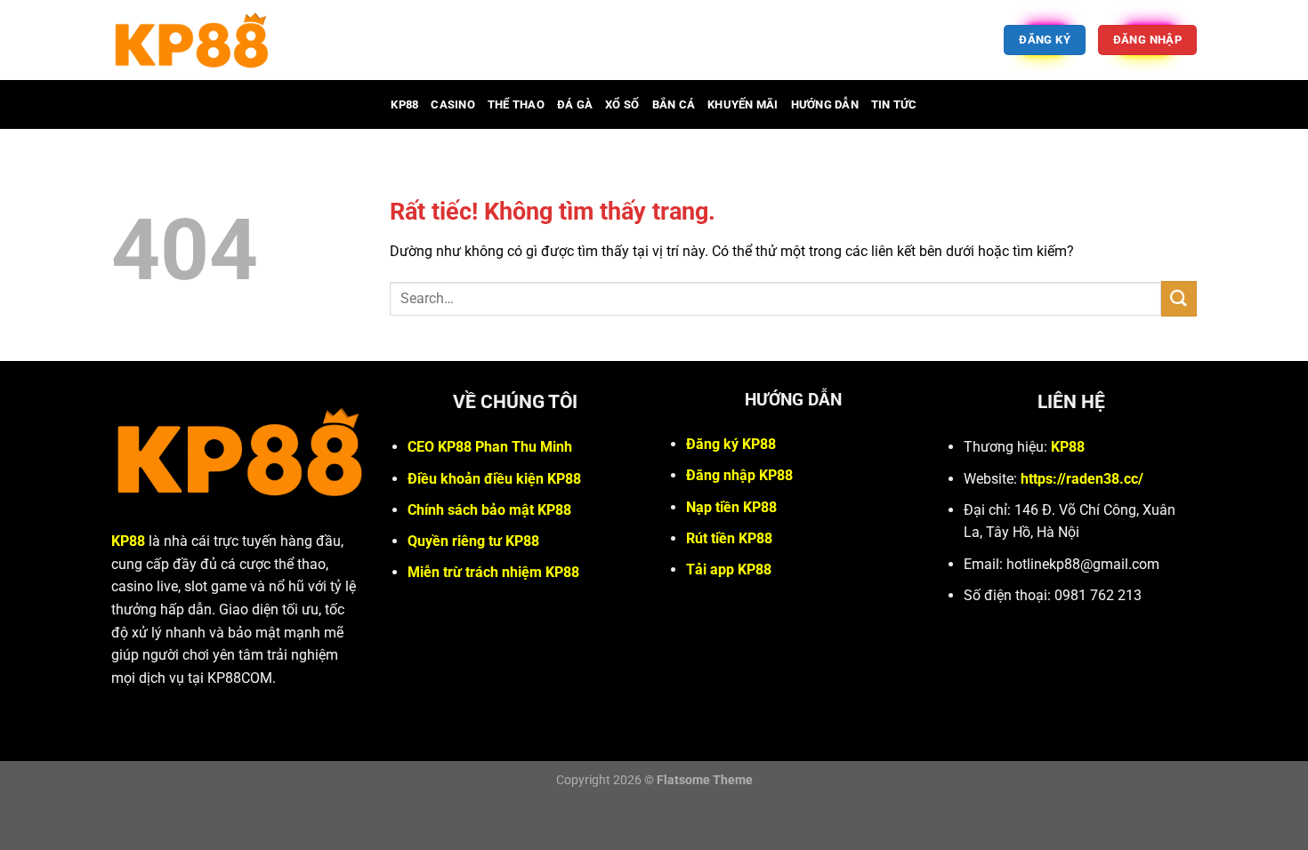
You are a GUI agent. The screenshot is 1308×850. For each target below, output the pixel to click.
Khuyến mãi (743, 104)
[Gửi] (1179, 298)
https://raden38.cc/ (1082, 478)
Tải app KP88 (728, 569)
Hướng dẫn (825, 104)
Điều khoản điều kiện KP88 (494, 478)
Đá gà (575, 104)
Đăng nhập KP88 (739, 475)
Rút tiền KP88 (729, 538)
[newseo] (279, 40)
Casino (453, 104)
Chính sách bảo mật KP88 (489, 509)
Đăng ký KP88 (731, 444)
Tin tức (894, 104)
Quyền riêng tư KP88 (473, 541)
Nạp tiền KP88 (731, 507)
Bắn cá (674, 104)
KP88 (404, 104)
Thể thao (516, 104)
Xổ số (622, 104)
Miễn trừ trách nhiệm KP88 (493, 572)
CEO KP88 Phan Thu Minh (490, 446)
